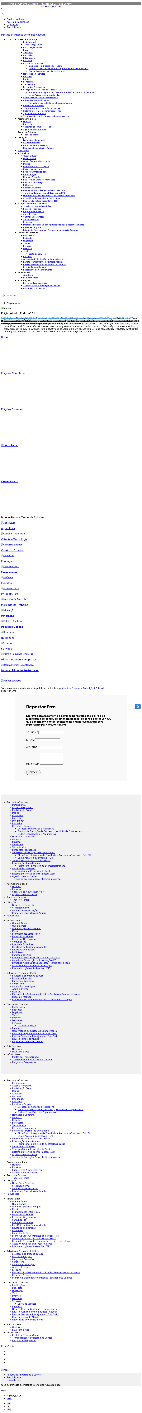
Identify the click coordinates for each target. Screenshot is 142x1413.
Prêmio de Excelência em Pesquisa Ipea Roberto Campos (50, 230)
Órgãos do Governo (17, 19)
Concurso (27, 76)
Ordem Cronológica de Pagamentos (46, 71)
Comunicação (29, 174)
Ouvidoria (28, 275)
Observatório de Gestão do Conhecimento (43, 259)
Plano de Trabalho (32, 177)
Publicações (23, 150)
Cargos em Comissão (33, 211)
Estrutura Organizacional (35, 171)
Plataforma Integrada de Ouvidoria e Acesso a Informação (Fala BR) (62, 92)
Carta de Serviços (37, 254)
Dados (26, 50)
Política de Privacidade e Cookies (24, 1374)
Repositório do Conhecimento (37, 269)
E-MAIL (30, 739)
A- (9, 1409)
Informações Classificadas (36, 100)
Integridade (29, 58)
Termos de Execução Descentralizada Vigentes (46, 116)
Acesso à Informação (18, 22)
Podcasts (27, 238)
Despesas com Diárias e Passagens (45, 66)
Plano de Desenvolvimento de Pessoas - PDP (44, 190)
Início (9, 1398)
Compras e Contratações (35, 145)
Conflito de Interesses (33, 105)
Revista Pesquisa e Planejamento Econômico (44, 264)
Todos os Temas (31, 134)
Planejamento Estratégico (36, 166)
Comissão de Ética (32, 187)
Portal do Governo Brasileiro (23, 3)
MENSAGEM (32, 763)
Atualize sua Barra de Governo (57, 3)
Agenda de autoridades (34, 113)
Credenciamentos (31, 142)
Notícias (27, 121)
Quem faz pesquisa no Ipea (36, 161)
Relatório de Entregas (34, 182)
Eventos (27, 246)
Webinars (27, 248)
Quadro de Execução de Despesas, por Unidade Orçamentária (58, 68)
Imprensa (27, 124)
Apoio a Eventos (31, 219)
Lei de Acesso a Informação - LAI (44, 95)
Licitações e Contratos (34, 73)
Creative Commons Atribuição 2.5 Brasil (83, 688)
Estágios (27, 222)
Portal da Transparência (35, 283)
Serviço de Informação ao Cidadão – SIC (42, 89)
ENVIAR (33, 772)
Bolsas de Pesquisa (32, 209)
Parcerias (27, 60)
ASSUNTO (31, 747)
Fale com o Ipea (30, 277)
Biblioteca (28, 185)
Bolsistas (27, 79)
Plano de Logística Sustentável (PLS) (40, 201)
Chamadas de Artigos (33, 216)
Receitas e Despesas (33, 63)
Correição (28, 55)
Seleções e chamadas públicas (37, 206)
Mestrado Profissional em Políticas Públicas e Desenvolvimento (53, 224)
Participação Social (32, 47)
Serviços (27, 251)
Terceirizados (29, 84)
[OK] (2, 296)
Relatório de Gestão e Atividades (39, 179)
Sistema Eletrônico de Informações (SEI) (42, 111)
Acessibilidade (14, 27)
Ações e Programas (32, 44)
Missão (26, 163)
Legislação (12, 24)
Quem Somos (29, 158)
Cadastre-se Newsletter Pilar (37, 126)
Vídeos (26, 243)
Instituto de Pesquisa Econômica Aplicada (23, 34)
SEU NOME (32, 732)
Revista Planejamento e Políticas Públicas (43, 261)
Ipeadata (27, 256)
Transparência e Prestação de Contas (41, 108)
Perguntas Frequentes (34, 87)
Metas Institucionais (33, 169)
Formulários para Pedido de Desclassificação (50, 103)
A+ (9, 1403)
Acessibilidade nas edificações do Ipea (41, 198)
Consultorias (29, 214)
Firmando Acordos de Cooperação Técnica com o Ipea (49, 195)
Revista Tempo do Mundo (35, 267)
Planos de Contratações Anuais (38, 148)
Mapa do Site (14, 1380)
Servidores (28, 81)
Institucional (29, 42)
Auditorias (28, 52)
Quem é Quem (30, 156)
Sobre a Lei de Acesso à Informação (40, 97)
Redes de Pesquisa (32, 227)
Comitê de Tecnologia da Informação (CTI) (44, 193)
